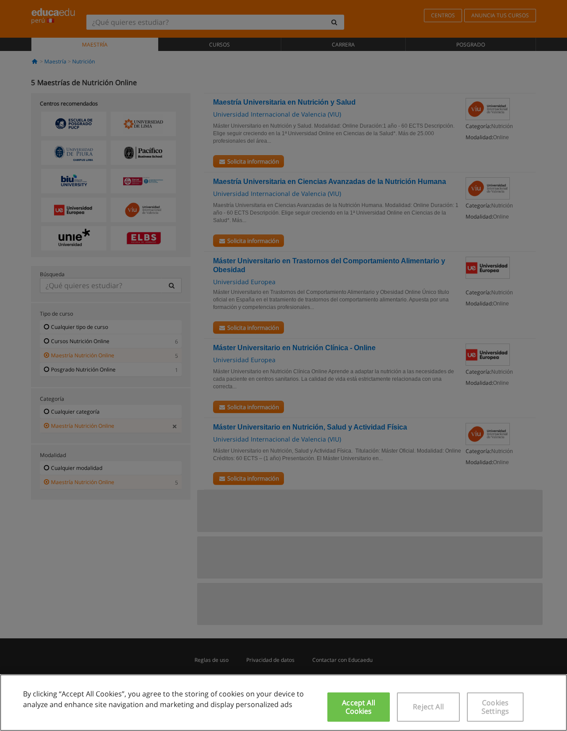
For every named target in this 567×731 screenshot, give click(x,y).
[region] (283, 702)
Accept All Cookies (358, 707)
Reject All (428, 706)
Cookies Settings (495, 707)
